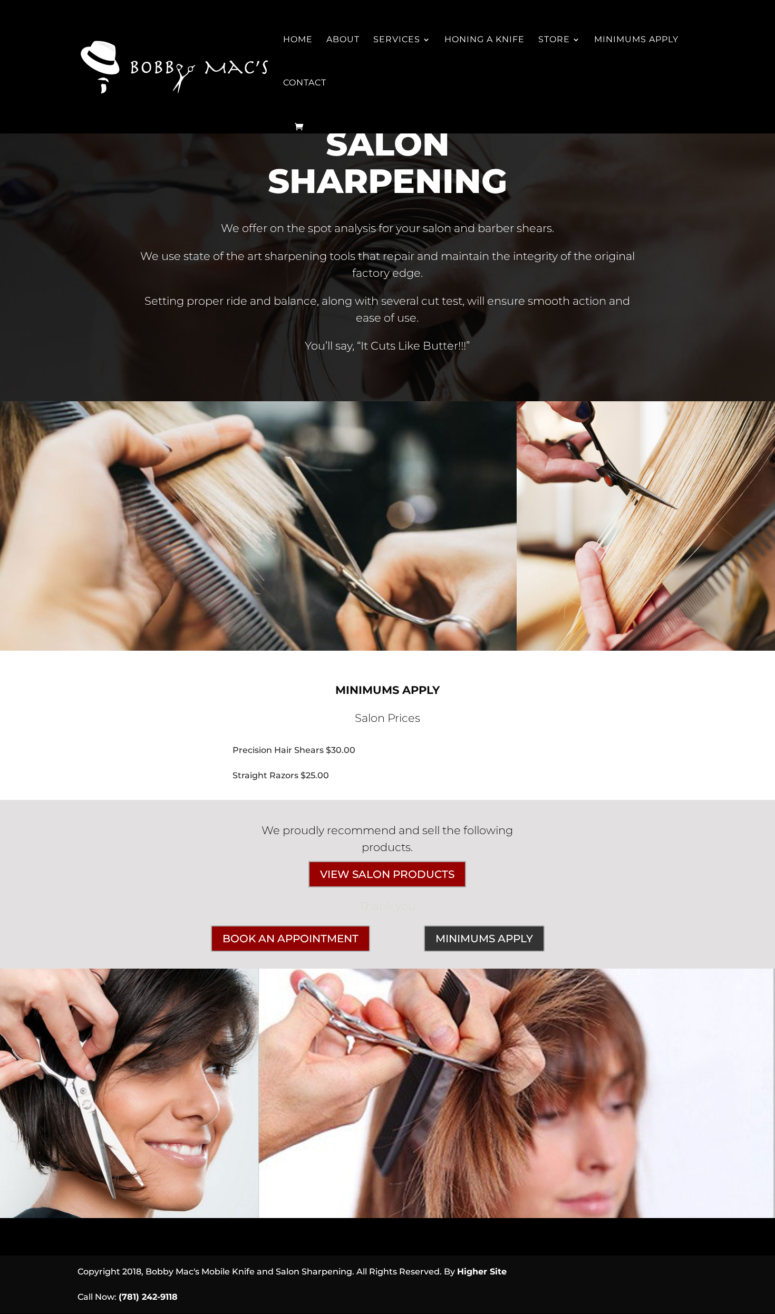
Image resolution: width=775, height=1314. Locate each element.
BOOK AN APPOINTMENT (290, 938)
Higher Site (482, 1272)
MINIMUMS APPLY (484, 938)
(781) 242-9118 (148, 1297)
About (343, 40)
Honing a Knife (484, 40)
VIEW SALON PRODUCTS (387, 874)
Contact (304, 83)
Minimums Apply (636, 40)
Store (554, 40)
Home (298, 40)
